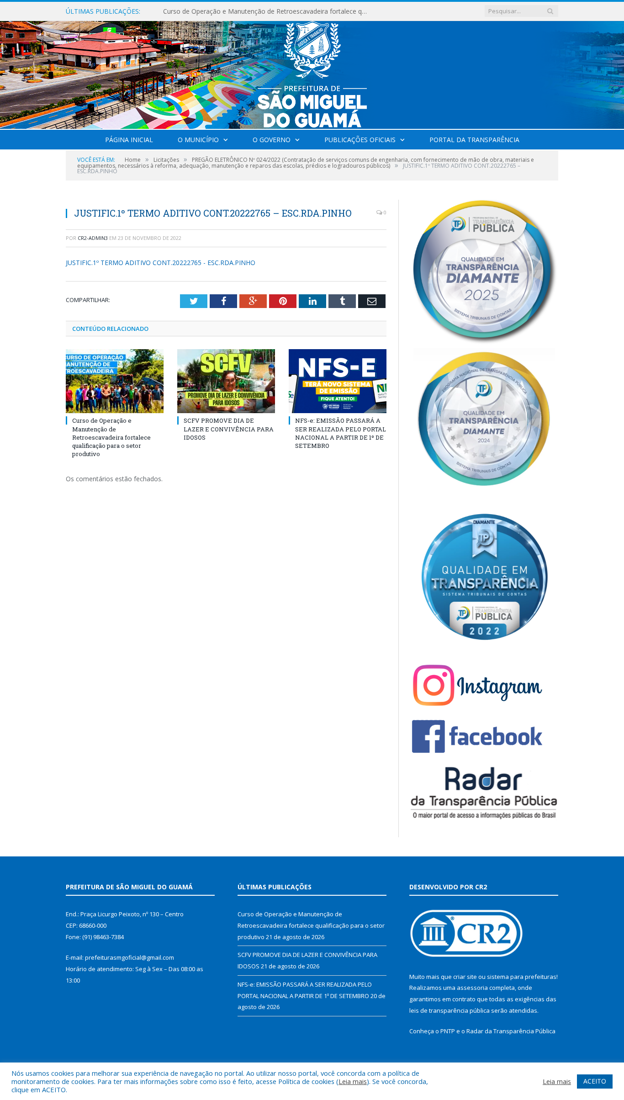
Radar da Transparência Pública (510, 1031)
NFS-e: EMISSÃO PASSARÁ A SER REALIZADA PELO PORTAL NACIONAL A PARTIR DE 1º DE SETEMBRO (340, 433)
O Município (198, 139)
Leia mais (352, 1081)
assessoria (472, 987)
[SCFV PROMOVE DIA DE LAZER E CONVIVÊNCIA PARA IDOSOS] (226, 381)
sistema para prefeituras (521, 976)
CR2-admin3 (93, 237)
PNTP (447, 1031)
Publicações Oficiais (360, 139)
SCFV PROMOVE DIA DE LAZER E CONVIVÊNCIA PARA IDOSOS (256, 11)
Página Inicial (129, 139)
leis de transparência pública (449, 1010)
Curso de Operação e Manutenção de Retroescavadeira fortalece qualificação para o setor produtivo (111, 437)
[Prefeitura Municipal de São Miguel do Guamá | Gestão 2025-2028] (312, 73)
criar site (465, 976)
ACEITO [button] (594, 1081)
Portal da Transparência (474, 139)
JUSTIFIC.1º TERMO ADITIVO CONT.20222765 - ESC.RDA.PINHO (160, 262)
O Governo (272, 139)
